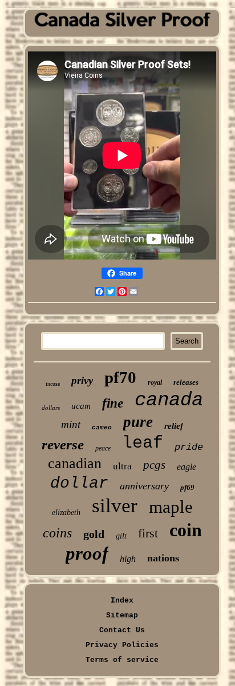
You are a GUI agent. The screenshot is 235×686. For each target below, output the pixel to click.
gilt (121, 536)
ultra (122, 466)
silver (114, 505)
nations (163, 558)
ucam (81, 405)
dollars (51, 407)
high (128, 559)
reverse (63, 444)
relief (173, 425)
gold (93, 534)
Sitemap (122, 615)
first (148, 533)
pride (189, 447)
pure (138, 421)
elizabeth (66, 512)
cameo (102, 427)
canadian (75, 463)
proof (87, 553)
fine (112, 403)
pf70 (120, 377)
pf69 (187, 487)
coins (57, 532)
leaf (142, 443)
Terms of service (122, 660)
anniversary (144, 486)
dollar (79, 483)
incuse (53, 384)
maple (171, 507)
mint (70, 424)
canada (169, 400)
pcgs (154, 465)
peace (103, 448)
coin (185, 530)
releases (185, 382)
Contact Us (122, 630)
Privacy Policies (122, 645)
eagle (186, 467)
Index (122, 600)
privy (82, 380)
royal (155, 382)
